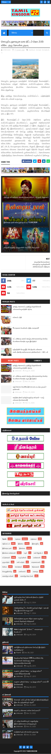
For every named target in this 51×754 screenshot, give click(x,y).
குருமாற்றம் (6, 562)
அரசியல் (32, 50)
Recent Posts (13, 361)
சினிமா (4, 567)
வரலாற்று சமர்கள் (7, 576)
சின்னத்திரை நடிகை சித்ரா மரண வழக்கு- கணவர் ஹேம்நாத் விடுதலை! (28, 619)
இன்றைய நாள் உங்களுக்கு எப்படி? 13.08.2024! (20, 222)
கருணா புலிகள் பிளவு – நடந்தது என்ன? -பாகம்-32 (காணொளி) (28, 672)
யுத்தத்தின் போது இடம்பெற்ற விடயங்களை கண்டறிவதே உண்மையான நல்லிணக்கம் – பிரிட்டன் (30, 350)
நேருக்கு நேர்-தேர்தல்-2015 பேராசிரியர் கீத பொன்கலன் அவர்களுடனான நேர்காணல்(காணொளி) (28, 660)
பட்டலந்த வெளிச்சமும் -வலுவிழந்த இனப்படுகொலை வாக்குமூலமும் (26, 722)
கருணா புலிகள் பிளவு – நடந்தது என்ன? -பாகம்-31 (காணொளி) (31, 683)
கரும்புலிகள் (22, 557)
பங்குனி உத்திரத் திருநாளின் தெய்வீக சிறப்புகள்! (21, 247)
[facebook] (41, 2)
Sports (4, 539)
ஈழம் (25, 553)
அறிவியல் (33, 539)
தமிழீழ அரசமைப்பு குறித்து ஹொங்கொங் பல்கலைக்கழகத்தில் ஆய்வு (27, 308)
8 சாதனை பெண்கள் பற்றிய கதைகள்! (26, 328)
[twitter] (45, 2)
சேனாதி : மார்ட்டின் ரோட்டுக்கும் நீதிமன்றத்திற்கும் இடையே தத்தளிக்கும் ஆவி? (31, 701)
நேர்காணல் (35, 567)
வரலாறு (35, 571)
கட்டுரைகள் (6, 557)
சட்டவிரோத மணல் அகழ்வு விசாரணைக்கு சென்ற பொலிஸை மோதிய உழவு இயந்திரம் (30, 340)
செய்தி (38, 50)
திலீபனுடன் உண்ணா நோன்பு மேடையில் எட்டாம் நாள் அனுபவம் (26, 197)
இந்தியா (20, 543)
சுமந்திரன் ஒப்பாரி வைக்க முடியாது (26, 731)
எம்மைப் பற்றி (17, 317)
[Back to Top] (31, 747)
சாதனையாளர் (35, 562)
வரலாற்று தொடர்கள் (26, 576)
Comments (38, 361)
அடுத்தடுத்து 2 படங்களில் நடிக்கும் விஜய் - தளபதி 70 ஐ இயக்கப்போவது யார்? (31, 609)
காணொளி (36, 557)
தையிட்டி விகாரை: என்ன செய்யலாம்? (27, 710)
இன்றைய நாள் (7, 548)
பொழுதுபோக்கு (7, 571)
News (6, 218)
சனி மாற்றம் (20, 562)
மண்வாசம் (22, 571)
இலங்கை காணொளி (9, 553)
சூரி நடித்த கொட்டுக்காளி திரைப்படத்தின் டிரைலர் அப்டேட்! (28, 598)
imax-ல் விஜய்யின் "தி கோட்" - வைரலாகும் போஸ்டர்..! (28, 630)
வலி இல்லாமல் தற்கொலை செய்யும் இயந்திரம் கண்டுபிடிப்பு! (29, 648)
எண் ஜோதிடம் (38, 553)
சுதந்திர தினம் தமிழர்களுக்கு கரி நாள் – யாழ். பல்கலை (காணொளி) (28, 398)
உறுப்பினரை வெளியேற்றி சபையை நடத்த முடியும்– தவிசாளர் (30, 388)
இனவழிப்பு (35, 543)
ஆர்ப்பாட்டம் (6, 543)
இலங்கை (22, 548)
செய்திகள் (45, 50)
